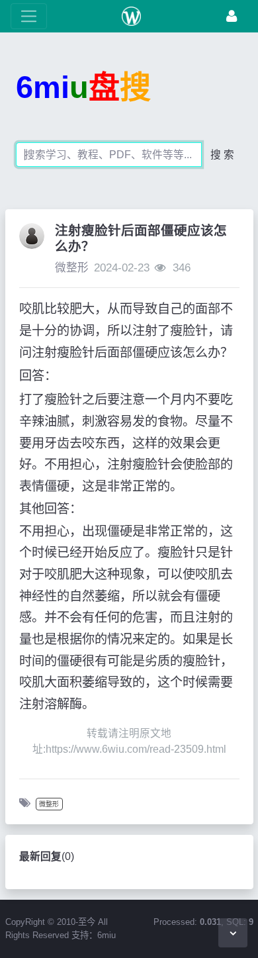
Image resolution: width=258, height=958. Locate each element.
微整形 (72, 268)
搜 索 (222, 154)
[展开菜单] (29, 16)
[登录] (231, 16)
